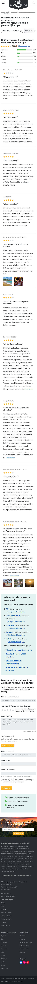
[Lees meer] (28, 389)
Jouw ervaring (6, 716)
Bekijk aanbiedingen (16, 612)
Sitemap (22, 952)
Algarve (3, 936)
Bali (2, 939)
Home (3, 12)
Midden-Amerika (6, 913)
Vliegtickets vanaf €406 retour (19, 650)
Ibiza (2, 952)
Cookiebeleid (24, 949)
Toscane (3, 965)
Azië (7, 12)
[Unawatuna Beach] (7, 281)
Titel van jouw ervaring (10, 697)
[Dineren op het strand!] (18, 281)
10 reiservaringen (24, 46)
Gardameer (4, 949)
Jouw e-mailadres (8, 770)
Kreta (3, 955)
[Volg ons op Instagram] (24, 962)
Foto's (3, 736)
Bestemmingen (7, 900)
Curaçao (3, 945)
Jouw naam (5, 760)
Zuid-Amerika (5, 926)
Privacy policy (24, 945)
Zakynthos (4, 968)
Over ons (22, 936)
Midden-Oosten (6, 916)
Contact (22, 939)
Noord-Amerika (6, 919)
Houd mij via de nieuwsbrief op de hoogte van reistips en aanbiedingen (18, 781)
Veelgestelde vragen (26, 942)
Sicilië (3, 962)
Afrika (3, 903)
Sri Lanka (14, 12)
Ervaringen (29, 31)
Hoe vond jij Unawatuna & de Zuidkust (15, 706)
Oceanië (3, 922)
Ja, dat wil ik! (18, 834)
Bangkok (4, 942)
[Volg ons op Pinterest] (27, 962)
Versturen (6, 788)
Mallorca (4, 958)
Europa (3, 909)
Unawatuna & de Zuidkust (27, 12)
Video (3, 751)
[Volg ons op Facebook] (21, 962)
